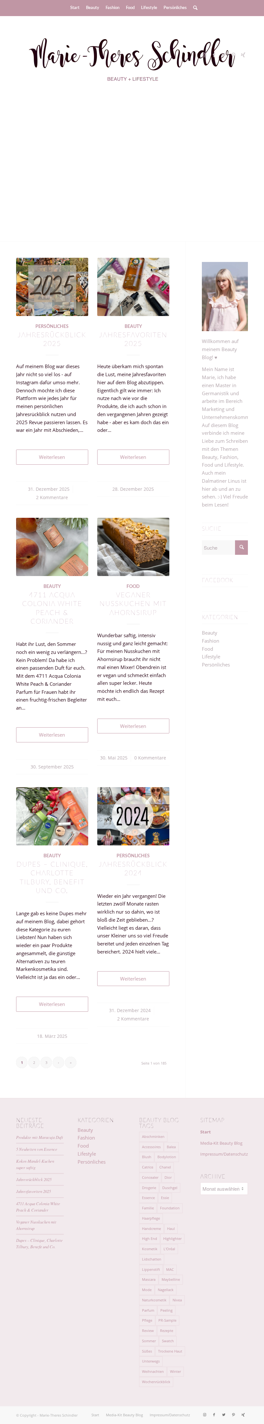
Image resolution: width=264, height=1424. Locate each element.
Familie (148, 1207)
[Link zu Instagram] (204, 55)
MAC (170, 1269)
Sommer (149, 1340)
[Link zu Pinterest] (233, 55)
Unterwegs (151, 1361)
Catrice (147, 1167)
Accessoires (151, 1146)
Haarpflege (151, 1218)
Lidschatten (151, 1259)
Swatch (168, 1340)
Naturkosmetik (154, 1300)
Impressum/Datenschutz (224, 1154)
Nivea (177, 1300)
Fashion (210, 641)
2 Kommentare (52, 497)
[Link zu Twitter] (224, 55)
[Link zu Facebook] (214, 55)
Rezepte (166, 1330)
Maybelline (171, 1279)
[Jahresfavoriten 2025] (133, 287)
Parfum (148, 1310)
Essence (148, 1197)
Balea (171, 1146)
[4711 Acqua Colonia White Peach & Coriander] (52, 547)
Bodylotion (166, 1156)
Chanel (165, 1167)
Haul (171, 1228)
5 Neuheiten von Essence (36, 1149)
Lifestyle (211, 656)
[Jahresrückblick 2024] (133, 816)
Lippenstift (151, 1269)
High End (149, 1238)
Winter (175, 1371)
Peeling (166, 1310)
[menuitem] (75, 8)
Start (205, 1132)
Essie (165, 1197)
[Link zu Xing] (243, 55)
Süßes (147, 1351)
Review (148, 1330)
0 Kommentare (150, 758)
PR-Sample (167, 1320)
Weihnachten (153, 1371)
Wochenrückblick (156, 1381)
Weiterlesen (132, 178)
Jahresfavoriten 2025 (33, 1191)
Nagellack (166, 1289)
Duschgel (169, 1187)
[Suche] (193, 8)
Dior (168, 1177)
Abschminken (153, 1136)
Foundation (170, 1207)
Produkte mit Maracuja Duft (132, 152)
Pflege (147, 1320)
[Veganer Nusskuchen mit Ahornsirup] (133, 547)
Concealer (150, 1177)
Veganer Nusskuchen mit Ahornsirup (133, 604)
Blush (146, 1156)
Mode (147, 1289)
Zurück (30, 167)
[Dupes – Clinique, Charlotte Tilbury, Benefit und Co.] (52, 816)
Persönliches (52, 326)
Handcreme (151, 1228)
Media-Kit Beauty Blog (221, 1143)
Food (133, 586)
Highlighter (172, 1238)
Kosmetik (149, 1248)
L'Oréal (169, 1248)
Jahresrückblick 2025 (34, 1179)
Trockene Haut (170, 1351)
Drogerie (149, 1187)
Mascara (149, 1279)
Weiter (233, 167)
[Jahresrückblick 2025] (52, 287)
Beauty (133, 326)
